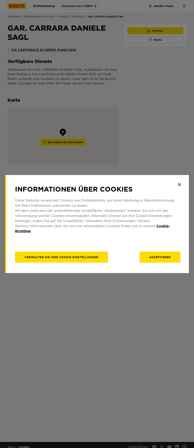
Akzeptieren (160, 257)
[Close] (179, 184)
